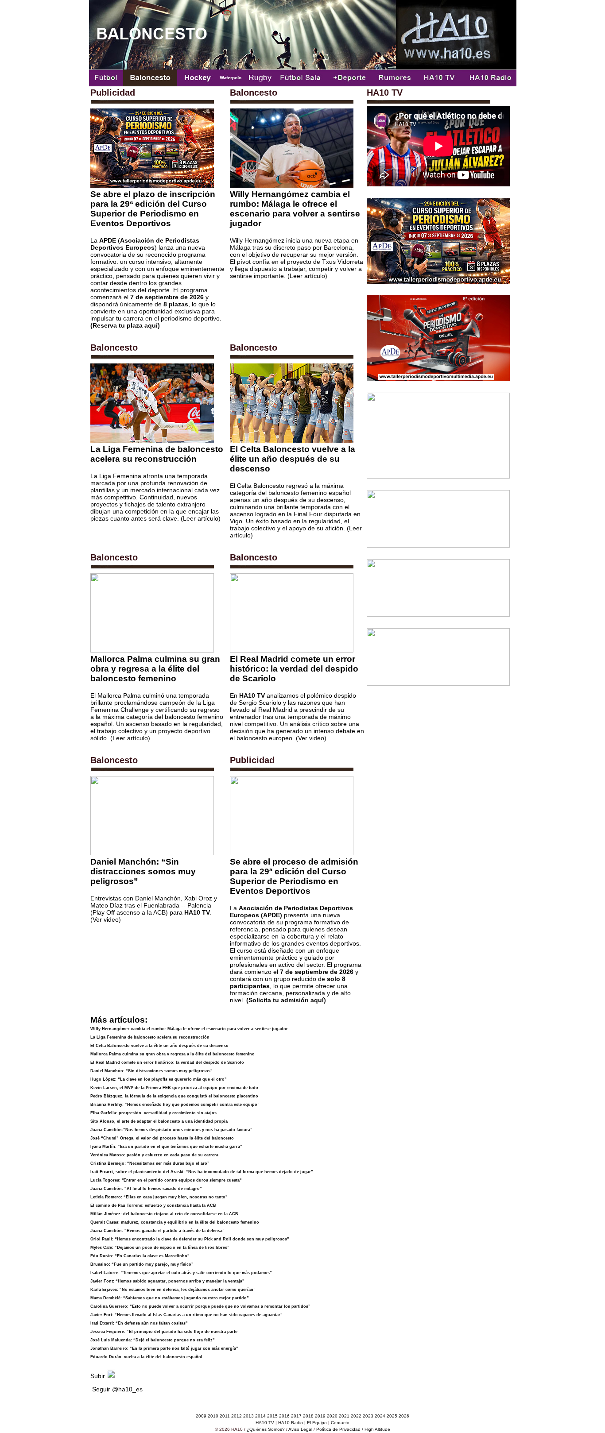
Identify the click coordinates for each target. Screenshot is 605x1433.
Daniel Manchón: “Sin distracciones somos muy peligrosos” (143, 871)
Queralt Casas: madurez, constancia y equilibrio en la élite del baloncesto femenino (174, 1222)
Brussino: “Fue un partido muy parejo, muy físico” (142, 1264)
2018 (308, 1416)
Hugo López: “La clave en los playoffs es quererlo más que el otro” (158, 1079)
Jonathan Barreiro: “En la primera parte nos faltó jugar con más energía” (164, 1348)
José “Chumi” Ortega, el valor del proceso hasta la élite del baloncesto (162, 1138)
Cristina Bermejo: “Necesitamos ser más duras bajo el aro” (149, 1163)
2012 (236, 1416)
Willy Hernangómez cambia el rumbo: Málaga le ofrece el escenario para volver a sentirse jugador (295, 208)
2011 (225, 1416)
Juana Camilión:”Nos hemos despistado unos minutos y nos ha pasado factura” (171, 1130)
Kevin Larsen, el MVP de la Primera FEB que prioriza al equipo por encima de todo (174, 1087)
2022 (355, 1416)
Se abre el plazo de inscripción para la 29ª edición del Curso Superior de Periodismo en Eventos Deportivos (152, 208)
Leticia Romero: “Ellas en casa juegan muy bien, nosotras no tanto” (159, 1197)
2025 (392, 1416)
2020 (332, 1416)
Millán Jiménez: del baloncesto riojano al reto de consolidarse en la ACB (164, 1214)
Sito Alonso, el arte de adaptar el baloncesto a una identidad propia (159, 1121)
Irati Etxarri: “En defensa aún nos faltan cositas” (139, 1323)
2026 (404, 1416)
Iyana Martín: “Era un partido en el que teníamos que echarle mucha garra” (166, 1146)
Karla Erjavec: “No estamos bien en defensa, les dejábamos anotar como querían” (173, 1289)
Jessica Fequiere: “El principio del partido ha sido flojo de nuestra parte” (165, 1331)
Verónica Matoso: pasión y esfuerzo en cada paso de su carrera (154, 1155)
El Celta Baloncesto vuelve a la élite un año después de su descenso (292, 458)
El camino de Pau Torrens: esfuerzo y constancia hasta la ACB (153, 1205)
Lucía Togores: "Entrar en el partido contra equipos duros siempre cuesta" (165, 1180)
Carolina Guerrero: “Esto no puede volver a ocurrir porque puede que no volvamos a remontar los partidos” (200, 1306)
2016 (284, 1416)
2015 (272, 1416)
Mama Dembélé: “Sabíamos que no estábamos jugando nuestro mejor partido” (169, 1298)
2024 (380, 1416)
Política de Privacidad (338, 1429)
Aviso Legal (300, 1429)
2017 (296, 1416)
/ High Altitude (376, 1429)
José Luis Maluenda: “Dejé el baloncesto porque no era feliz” (152, 1340)
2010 (213, 1416)
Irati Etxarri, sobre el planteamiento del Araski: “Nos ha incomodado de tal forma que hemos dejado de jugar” (201, 1172)
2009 (201, 1416)
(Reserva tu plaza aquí (124, 325)
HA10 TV (265, 1422)
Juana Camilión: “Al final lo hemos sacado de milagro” (146, 1188)
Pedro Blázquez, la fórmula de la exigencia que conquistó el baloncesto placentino (174, 1096)
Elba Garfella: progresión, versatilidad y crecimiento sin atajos (153, 1113)
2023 (368, 1416)
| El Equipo (315, 1422)
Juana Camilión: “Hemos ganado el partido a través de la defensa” (157, 1230)
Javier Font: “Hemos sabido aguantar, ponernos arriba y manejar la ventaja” (167, 1281)
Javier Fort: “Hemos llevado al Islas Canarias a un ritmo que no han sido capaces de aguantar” (186, 1315)
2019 (320, 1416)
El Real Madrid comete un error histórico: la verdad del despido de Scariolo (294, 668)
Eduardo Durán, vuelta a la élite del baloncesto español (146, 1357)
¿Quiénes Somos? (266, 1429)
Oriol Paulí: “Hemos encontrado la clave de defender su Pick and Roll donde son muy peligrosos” (189, 1239)
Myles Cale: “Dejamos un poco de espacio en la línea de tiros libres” (159, 1247)
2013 (248, 1416)
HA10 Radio (290, 1422)
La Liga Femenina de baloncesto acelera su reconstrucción (156, 454)
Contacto (340, 1422)
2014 (260, 1416)
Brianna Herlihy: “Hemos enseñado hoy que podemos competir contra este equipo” (175, 1104)
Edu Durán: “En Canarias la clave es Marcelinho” (140, 1256)
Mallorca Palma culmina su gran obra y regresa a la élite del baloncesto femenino (155, 668)
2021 (344, 1416)
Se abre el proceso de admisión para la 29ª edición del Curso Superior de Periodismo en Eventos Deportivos (294, 876)
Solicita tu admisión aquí (286, 1000)
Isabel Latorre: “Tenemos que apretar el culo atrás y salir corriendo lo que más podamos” (181, 1273)
